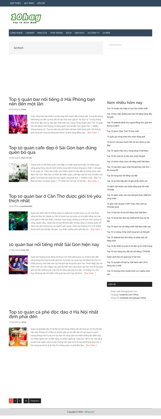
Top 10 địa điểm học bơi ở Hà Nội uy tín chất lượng (129, 246)
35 (27, 401)
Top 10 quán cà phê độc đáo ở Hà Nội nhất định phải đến (53, 314)
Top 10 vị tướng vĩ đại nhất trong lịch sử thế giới (128, 232)
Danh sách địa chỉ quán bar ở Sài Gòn (124, 257)
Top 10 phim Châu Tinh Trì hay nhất (123, 131)
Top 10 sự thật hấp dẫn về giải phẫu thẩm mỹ (127, 181)
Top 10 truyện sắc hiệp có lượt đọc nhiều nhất (127, 108)
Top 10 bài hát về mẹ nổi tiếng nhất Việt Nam (127, 212)
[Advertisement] (56, 78)
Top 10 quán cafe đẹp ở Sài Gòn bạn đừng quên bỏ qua (52, 150)
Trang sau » (34, 401)
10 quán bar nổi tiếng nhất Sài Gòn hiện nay (54, 244)
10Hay (80, 18)
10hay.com (89, 412)
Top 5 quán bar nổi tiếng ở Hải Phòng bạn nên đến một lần (52, 101)
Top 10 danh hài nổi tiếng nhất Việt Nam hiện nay (129, 226)
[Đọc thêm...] (93, 132)
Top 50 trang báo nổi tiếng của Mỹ (122, 175)
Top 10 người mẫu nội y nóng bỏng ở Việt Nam (127, 151)
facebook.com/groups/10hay (133, 298)
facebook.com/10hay (128, 294)
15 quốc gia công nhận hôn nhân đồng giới (126, 136)
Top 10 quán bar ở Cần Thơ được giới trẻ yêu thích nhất (55, 198)
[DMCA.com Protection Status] (6, 417)
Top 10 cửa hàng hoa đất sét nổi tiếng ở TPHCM (128, 251)
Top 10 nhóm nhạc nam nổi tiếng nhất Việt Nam (128, 161)
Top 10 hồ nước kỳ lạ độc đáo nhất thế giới (126, 156)
